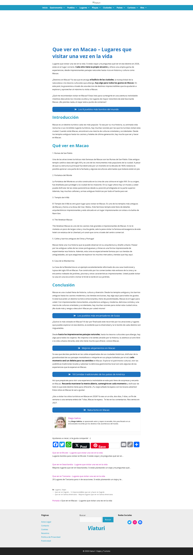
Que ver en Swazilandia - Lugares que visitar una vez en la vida (80, 464)
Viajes (64, 490)
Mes (142, 7)
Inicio (45, 7)
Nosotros (45, 533)
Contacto (45, 525)
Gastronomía (56, 7)
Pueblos (71, 7)
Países (120, 7)
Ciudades (107, 7)
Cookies (44, 529)
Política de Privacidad (50, 537)
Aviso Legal (46, 522)
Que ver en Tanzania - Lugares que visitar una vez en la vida (78, 476)
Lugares (83, 7)
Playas (95, 7)
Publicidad (46, 540)
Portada (56, 500)
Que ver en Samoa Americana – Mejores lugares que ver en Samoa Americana (84, 494)
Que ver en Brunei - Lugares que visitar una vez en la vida (77, 452)
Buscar (83, 515)
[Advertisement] (96, 27)
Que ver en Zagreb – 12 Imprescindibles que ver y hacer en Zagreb (79, 492)
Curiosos (131, 7)
